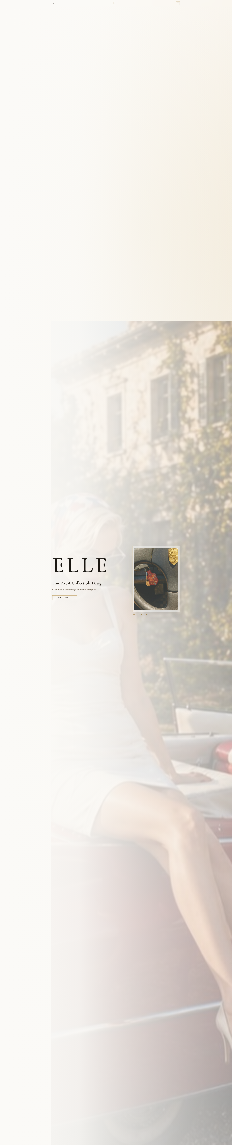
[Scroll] (116, 1141)
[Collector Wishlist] (178, 3)
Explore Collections (63, 597)
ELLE (115, 3)
